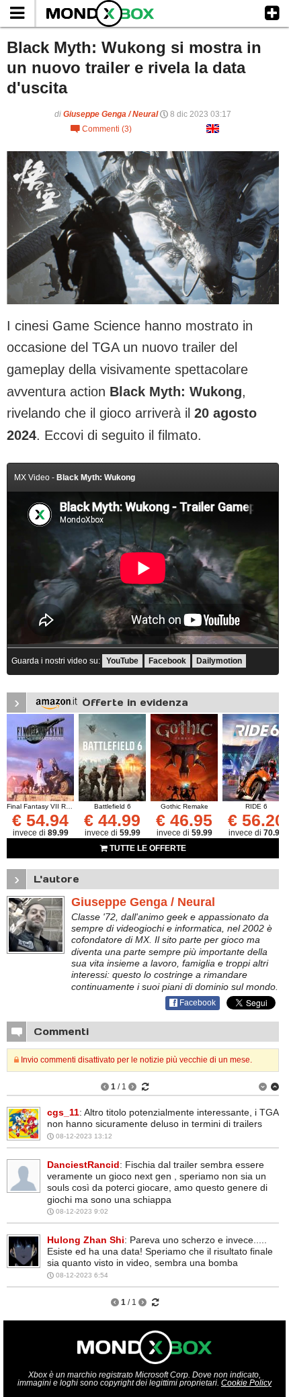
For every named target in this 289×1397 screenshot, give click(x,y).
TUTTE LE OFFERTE (147, 848)
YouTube (122, 661)
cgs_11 (63, 1112)
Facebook (167, 661)
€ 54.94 (40, 820)
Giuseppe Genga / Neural (110, 114)
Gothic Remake (184, 806)
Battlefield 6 (112, 806)
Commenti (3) (101, 129)
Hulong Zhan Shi (85, 1239)
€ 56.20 (256, 820)
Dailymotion (219, 661)
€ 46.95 (184, 820)
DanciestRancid (83, 1164)
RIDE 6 (256, 806)
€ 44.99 (112, 820)
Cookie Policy (246, 1383)
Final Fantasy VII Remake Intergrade (64, 806)
